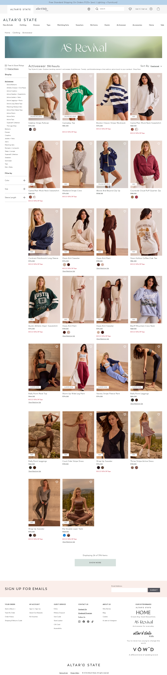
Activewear (121, 25)
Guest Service (60, 604)
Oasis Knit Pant (103, 258)
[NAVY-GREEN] (132, 400)
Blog (104, 613)
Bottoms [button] (8, 129)
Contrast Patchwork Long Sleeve (43, 258)
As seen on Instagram (110, 620)
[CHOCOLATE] (68, 264)
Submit (154, 590)
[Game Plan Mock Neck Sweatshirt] (146, 97)
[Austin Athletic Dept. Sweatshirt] (44, 299)
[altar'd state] (20, 19)
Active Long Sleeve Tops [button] (14, 104)
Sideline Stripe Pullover (38, 123)
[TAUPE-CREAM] (34, 129)
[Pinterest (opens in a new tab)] (88, 621)
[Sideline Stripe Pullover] (44, 97)
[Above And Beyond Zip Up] (112, 164)
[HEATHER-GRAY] (136, 129)
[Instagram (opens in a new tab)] (79, 621)
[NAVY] (98, 467)
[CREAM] (132, 197)
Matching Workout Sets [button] (14, 107)
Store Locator (58, 620)
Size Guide (57, 617)
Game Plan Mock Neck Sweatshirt (145, 123)
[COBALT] (64, 535)
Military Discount (59, 613)
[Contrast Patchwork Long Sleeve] (44, 232)
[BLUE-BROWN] (132, 467)
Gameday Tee (68, 123)
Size (6, 189)
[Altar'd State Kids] (143, 633)
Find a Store (13, 69)
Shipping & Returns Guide (13, 620)
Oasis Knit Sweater (71, 258)
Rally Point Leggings (139, 394)
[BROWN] (132, 129)
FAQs (56, 609)
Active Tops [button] (10, 119)
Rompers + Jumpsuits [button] (12, 148)
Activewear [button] (9, 81)
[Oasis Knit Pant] (112, 232)
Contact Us (83, 604)
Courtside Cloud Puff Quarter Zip (145, 191)
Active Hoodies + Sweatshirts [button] (16, 94)
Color (7, 180)
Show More (95, 563)
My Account (34, 604)
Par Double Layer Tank (72, 529)
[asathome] (143, 610)
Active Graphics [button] (12, 91)
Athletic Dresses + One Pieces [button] (16, 88)
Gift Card (57, 624)
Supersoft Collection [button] (13, 123)
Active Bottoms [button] (12, 85)
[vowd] (143, 649)
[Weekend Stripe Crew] (78, 164)
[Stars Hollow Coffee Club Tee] (146, 232)
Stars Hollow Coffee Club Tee (143, 258)
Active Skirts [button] (11, 116)
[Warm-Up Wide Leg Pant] (78, 367)
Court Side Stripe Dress (73, 461)
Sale (162, 25)
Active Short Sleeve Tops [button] (14, 110)
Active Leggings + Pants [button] (14, 100)
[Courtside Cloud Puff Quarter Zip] (146, 164)
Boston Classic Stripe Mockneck (111, 123)
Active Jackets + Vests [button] (14, 97)
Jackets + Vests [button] (10, 138)
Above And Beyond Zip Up (108, 191)
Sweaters (79, 25)
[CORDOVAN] (136, 197)
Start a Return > (10, 609)
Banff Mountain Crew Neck (142, 326)
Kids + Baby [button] (9, 167)
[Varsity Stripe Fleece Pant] (112, 367)
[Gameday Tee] (78, 97)
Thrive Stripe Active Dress (142, 461)
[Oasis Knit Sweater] (78, 232)
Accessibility (58, 628)
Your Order (10, 604)
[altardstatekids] (42, 9)
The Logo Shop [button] (11, 126)
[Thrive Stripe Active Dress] (146, 435)
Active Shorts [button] (11, 113)
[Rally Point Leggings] (146, 367)
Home (151, 25)
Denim (107, 25)
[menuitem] (8, 25)
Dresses (36, 25)
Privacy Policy (75, 673)
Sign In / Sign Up (34, 609)
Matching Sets (63, 25)
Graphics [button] (8, 135)
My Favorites (33, 617)
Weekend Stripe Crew (72, 191)
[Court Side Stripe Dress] (78, 435)
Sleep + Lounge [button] (10, 151)
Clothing (23, 25)
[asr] (143, 622)
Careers (105, 617)
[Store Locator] (88, 9)
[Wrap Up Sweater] (112, 435)
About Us (107, 604)
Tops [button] (6, 164)
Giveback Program (85, 613)
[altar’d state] (20, 9)
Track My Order (10, 613)
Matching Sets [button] (9, 145)
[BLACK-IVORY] (30, 129)
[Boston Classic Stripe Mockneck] (112, 97)
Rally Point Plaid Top (37, 394)
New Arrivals (8, 25)
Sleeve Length (10, 197)
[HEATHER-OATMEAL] (64, 264)
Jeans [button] (7, 142)
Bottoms (94, 25)
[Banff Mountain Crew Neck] (146, 299)
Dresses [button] (7, 132)
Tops (48, 25)
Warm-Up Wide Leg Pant (73, 394)
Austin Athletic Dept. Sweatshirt (43, 326)
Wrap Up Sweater (104, 461)
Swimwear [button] (8, 161)
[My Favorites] (130, 9)
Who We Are (107, 609)
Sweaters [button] (8, 157)
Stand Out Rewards (36, 613)
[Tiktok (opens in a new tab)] (92, 621)
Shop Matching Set (68, 271)
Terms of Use (63, 673)
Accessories (137, 25)
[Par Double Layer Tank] (78, 502)
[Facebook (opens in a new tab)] (83, 621)
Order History (9, 617)
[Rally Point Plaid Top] (44, 367)
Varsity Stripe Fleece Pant (108, 394)
